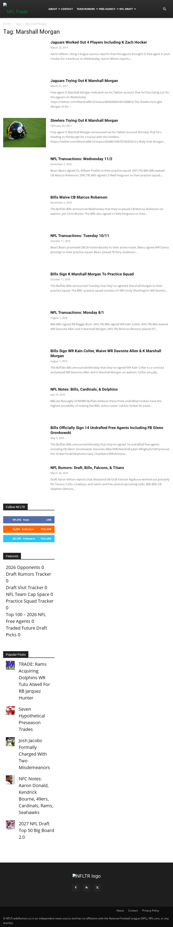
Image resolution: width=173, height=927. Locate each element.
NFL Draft (126, 9)
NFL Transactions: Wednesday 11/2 (81, 159)
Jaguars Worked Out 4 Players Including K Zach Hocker (98, 42)
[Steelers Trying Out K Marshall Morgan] (24, 132)
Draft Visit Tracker (24, 587)
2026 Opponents (23, 567)
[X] (97, 887)
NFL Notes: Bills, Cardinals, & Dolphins (84, 389)
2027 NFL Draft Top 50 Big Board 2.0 (36, 830)
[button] (164, 9)
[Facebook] (75, 887)
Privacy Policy (150, 910)
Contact (67, 9)
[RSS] (86, 887)
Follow (46, 529)
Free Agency (107, 9)
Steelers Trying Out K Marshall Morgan (84, 120)
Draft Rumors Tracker (28, 574)
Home (7, 24)
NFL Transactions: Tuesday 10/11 (79, 235)
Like (48, 519)
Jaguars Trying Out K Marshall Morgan (84, 80)
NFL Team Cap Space (27, 594)
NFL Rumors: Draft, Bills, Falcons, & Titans (87, 467)
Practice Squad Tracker (30, 601)
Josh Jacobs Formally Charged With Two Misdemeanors (34, 753)
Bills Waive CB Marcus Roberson (78, 197)
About (52, 9)
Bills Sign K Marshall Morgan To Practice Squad (92, 274)
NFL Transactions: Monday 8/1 (77, 312)
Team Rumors (86, 9)
